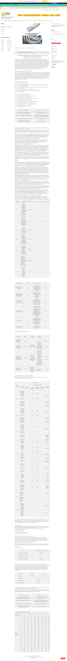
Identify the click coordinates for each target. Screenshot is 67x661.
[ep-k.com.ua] (6, 14)
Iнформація (3, 29)
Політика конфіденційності (40, 656)
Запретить (40, 1)
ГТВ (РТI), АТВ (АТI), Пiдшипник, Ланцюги (6, 27)
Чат (63, 658)
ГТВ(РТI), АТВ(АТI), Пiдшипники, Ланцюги (31, 15)
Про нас (52, 15)
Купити (56, 43)
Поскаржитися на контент (31, 656)
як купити (45, 5)
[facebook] (52, 67)
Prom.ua (38, 655)
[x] (54, 67)
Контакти (57, 15)
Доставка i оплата (45, 15)
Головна (20, 15)
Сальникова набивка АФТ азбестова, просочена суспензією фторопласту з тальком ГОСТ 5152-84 (20, 20)
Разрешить (45, 1)
